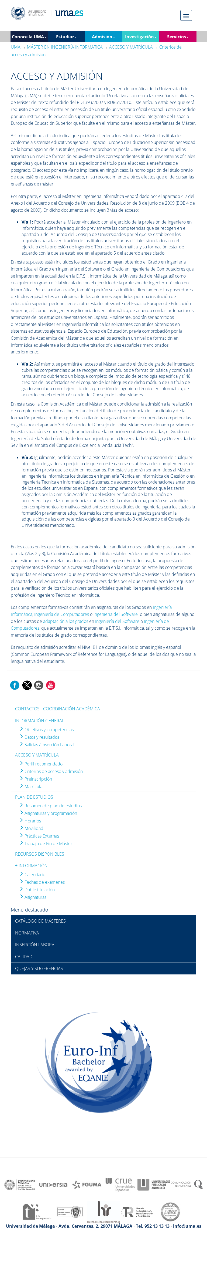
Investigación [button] (139, 37)
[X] (26, 685)
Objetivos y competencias (48, 730)
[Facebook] (14, 685)
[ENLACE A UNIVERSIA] (53, 1184)
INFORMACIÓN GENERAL (39, 721)
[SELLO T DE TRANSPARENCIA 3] (36, 1211)
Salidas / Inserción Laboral (48, 745)
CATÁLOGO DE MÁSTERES (40, 921)
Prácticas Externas (41, 836)
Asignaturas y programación (50, 813)
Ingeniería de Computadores (61, 614)
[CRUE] (120, 1184)
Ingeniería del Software (116, 614)
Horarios (32, 821)
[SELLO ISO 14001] (70, 1211)
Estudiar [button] (65, 37)
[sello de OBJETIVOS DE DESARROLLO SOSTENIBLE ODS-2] (20, 1184)
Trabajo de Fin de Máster (47, 843)
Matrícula (32, 786)
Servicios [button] (176, 37)
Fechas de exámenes (44, 882)
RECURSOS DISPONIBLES (39, 854)
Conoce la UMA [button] (28, 37)
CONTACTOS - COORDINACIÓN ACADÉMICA (57, 709)
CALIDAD (23, 957)
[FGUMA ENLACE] (87, 1184)
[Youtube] (50, 685)
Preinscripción (37, 779)
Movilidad (33, 828)
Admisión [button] (102, 37)
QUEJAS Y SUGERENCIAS (39, 968)
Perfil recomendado (43, 764)
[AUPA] (153, 1184)
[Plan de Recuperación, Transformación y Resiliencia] (137, 1211)
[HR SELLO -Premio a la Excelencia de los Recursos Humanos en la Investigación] (103, 1211)
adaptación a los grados (65, 621)
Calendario (34, 875)
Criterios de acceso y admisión (53, 771)
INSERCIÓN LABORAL (36, 945)
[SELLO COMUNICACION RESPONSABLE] (187, 1184)
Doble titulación (39, 890)
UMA (15, 47)
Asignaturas (34, 897)
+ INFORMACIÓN (31, 866)
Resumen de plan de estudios (52, 806)
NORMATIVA (27, 933)
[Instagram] (38, 685)
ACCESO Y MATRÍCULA (37, 755)
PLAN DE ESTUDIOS (34, 797)
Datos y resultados (41, 737)
